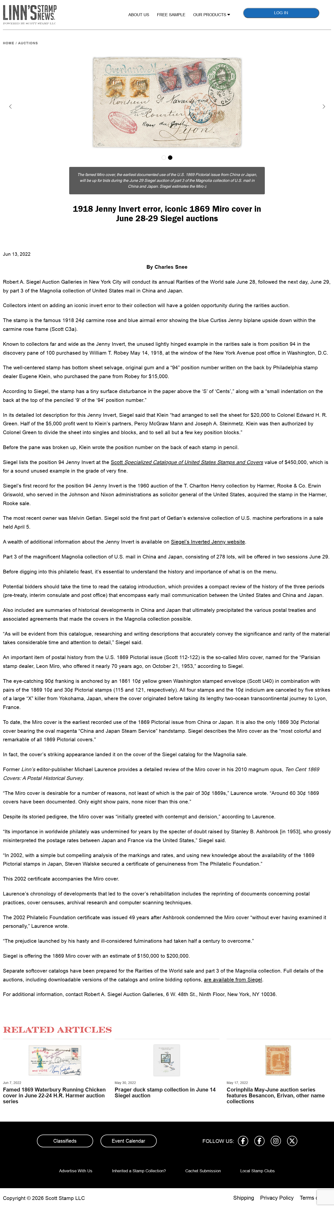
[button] (10, 106)
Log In (281, 13)
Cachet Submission (203, 1171)
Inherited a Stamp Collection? (139, 1171)
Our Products (210, 14)
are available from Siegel (233, 979)
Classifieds (65, 1141)
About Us (138, 14)
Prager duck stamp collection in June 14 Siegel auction (165, 1093)
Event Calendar (128, 1141)
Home (8, 43)
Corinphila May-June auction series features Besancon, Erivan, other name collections (276, 1095)
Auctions (28, 43)
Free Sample (171, 14)
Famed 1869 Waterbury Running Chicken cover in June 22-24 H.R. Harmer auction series (54, 1095)
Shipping (243, 1198)
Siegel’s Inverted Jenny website (208, 542)
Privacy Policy (277, 1198)
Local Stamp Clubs (257, 1171)
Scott (187, 462)
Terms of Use (315, 1198)
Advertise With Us (75, 1171)
